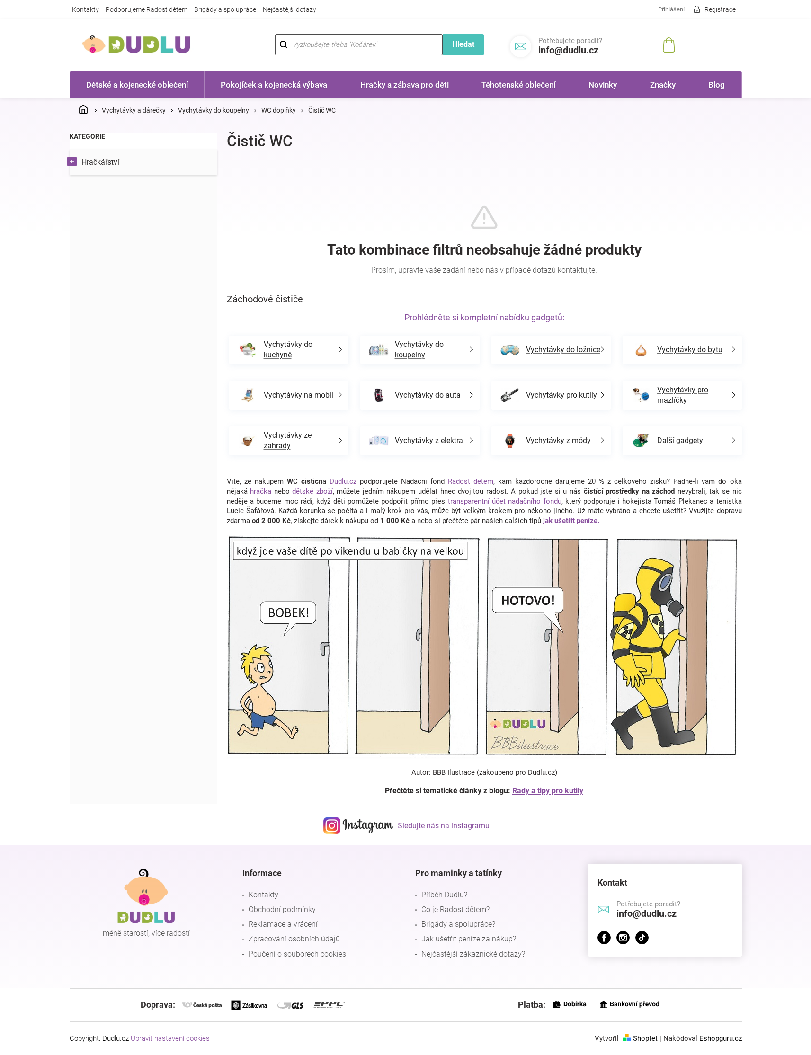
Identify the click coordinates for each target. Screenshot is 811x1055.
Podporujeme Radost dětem (146, 9)
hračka (260, 491)
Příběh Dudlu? (444, 894)
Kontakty (85, 9)
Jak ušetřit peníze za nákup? (468, 938)
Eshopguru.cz (720, 1038)
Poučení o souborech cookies (297, 953)
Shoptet (645, 1038)
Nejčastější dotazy (289, 9)
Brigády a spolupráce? (458, 924)
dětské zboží (312, 491)
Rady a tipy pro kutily (547, 790)
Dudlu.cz (343, 481)
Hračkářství (100, 162)
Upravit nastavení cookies (170, 1038)
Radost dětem (470, 481)
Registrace (720, 9)
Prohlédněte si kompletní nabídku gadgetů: (484, 317)
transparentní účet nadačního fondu (504, 501)
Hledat (463, 44)
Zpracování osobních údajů (294, 938)
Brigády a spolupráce (225, 9)
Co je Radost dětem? (455, 909)
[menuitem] (137, 84)
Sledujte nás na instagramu (444, 825)
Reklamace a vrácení (283, 924)
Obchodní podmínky (282, 909)
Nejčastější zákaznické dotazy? (473, 953)
